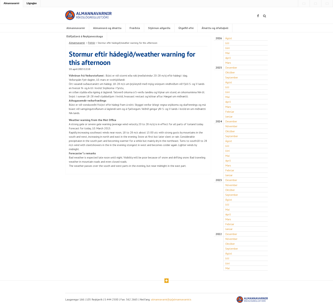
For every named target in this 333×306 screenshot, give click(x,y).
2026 (219, 38)
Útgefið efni (186, 28)
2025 (219, 67)
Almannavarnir (11, 3)
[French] (315, 3)
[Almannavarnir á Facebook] (258, 16)
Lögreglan (32, 3)
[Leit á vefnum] (264, 16)
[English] (304, 3)
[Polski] (327, 3)
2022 (219, 234)
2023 (219, 180)
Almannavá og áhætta (107, 28)
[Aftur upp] (166, 280)
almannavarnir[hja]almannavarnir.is (171, 299)
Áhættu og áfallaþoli (215, 28)
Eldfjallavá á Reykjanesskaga (84, 36)
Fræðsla (135, 28)
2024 (219, 121)
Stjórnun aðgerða (159, 28)
